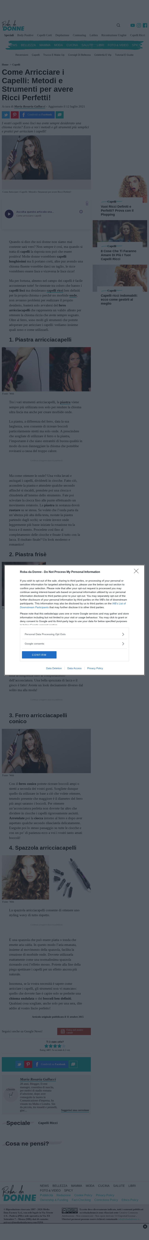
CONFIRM (39, 654)
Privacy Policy (95, 668)
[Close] (137, 572)
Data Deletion (54, 668)
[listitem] (74, 634)
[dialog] (74, 620)
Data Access (74, 668)
